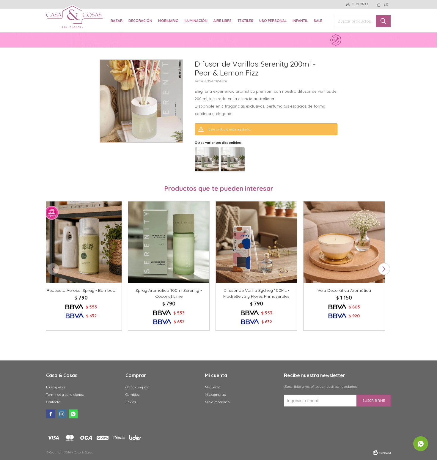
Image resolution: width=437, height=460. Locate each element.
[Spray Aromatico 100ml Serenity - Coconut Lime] (169, 242)
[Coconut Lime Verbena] (207, 159)
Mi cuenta (213, 387)
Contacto (53, 402)
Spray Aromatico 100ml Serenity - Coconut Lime (169, 293)
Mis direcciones (217, 402)
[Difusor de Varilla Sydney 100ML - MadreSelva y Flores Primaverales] (256, 242)
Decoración (140, 20)
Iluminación (196, 20)
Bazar (116, 20)
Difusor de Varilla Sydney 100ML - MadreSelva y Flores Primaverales (256, 293)
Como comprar (137, 387)
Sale (318, 20)
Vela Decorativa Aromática (344, 290)
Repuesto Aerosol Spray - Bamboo (81, 290)
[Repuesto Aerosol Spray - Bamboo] (81, 242)
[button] (384, 268)
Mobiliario (168, 20)
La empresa (55, 387)
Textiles (245, 20)
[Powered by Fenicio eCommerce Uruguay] (382, 452)
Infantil (300, 20)
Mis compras (215, 394)
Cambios (132, 394)
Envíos (130, 402)
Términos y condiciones (65, 394)
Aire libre (222, 20)
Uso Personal (273, 20)
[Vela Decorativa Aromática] (344, 242)
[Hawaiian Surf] (233, 159)
